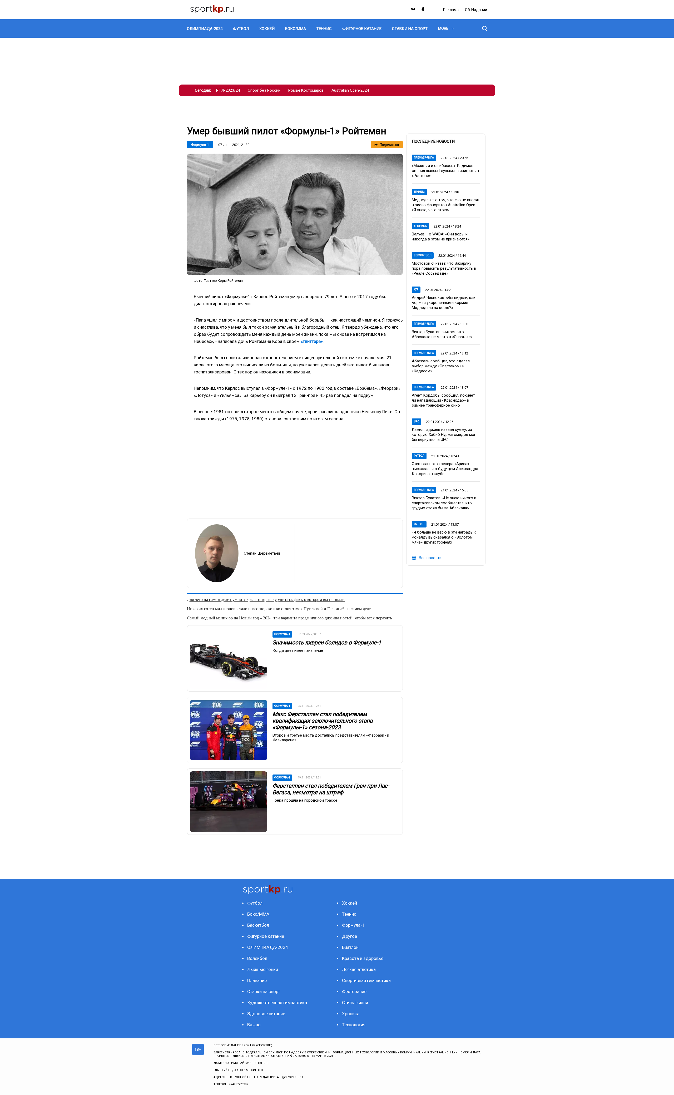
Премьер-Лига (424, 157)
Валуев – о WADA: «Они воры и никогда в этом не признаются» (440, 236)
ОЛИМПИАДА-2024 (267, 947)
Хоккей (349, 903)
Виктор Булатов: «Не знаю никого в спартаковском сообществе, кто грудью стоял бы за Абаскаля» (444, 503)
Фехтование (354, 991)
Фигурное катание (265, 936)
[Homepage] (212, 9)
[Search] (484, 28)
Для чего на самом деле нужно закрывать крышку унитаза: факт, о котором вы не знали (266, 599)
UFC (416, 421)
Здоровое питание (266, 1013)
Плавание (257, 980)
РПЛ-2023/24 (228, 90)
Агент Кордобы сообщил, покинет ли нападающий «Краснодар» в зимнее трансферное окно (443, 400)
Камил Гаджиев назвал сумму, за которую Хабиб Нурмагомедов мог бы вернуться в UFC (444, 434)
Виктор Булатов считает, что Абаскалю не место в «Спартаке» (442, 334)
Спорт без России (264, 90)
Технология (353, 1024)
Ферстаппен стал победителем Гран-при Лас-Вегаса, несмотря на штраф (330, 789)
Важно (254, 1024)
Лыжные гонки (262, 969)
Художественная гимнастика (277, 1002)
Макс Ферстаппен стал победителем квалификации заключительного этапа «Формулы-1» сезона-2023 (322, 721)
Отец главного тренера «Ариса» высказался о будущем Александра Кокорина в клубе (445, 468)
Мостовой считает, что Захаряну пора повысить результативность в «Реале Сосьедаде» (444, 268)
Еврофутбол (423, 255)
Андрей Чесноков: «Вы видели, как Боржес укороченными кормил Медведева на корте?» (443, 302)
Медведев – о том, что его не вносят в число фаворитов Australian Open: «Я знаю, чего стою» (446, 205)
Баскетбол (258, 925)
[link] (295, 214)
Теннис (419, 191)
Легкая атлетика (359, 969)
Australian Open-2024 (350, 90)
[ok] (423, 10)
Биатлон (350, 947)
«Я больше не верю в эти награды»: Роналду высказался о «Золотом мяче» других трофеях (444, 537)
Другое (349, 936)
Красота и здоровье (362, 958)
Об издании (476, 9)
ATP (416, 289)
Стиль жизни (355, 1002)
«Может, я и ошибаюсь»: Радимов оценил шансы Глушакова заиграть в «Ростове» (445, 170)
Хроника (420, 226)
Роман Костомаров (306, 90)
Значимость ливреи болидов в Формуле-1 (326, 642)
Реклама (451, 9)
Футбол (419, 455)
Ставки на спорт (263, 991)
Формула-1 (200, 145)
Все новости (430, 557)
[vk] (413, 10)
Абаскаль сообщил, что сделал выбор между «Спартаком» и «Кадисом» (441, 366)
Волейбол (257, 958)
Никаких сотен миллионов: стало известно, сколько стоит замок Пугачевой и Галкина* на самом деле (279, 608)
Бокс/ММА (258, 914)
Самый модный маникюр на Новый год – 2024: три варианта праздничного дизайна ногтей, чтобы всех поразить (289, 618)
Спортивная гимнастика (366, 980)
